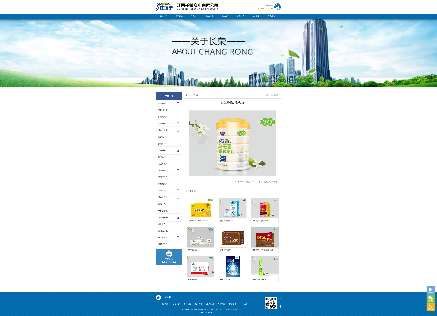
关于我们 (179, 16)
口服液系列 (162, 204)
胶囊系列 (162, 103)
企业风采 (255, 16)
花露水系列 (162, 164)
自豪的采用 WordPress (206, 312)
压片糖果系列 (163, 217)
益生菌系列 (162, 184)
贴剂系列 (162, 144)
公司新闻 (187, 304)
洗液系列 (162, 150)
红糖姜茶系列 (163, 211)
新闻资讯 (209, 16)
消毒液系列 (162, 244)
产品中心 (194, 16)
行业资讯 (198, 304)
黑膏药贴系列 (163, 124)
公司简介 (165, 304)
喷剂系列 (162, 137)
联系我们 (271, 16)
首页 (267, 95)
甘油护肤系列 (163, 130)
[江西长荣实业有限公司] (187, 5)
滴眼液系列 (162, 177)
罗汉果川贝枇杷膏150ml (246, 182)
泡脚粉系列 (162, 117)
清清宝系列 (162, 197)
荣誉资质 (240, 16)
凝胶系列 (162, 157)
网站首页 (163, 16)
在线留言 (221, 304)
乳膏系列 (162, 191)
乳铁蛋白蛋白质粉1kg (271, 182)
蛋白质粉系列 (163, 231)
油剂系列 (162, 170)
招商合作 (225, 16)
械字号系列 (162, 237)
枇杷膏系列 (162, 224)
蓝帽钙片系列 (163, 110)
